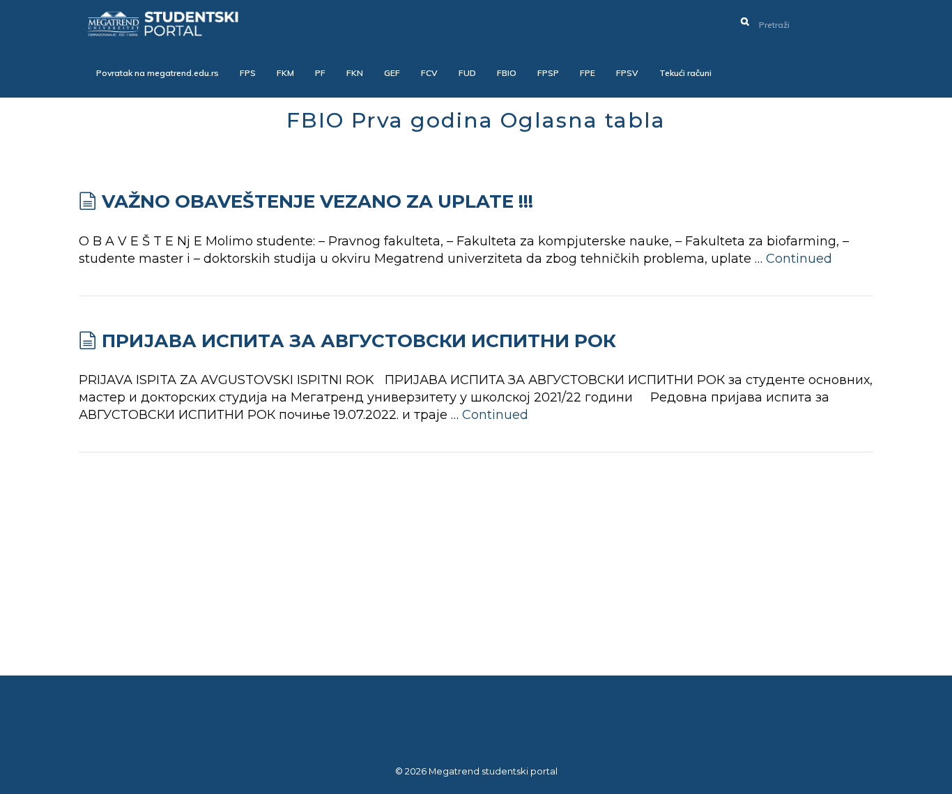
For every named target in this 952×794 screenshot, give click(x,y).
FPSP (548, 73)
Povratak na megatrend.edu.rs (157, 73)
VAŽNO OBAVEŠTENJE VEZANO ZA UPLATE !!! (317, 201)
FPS (248, 73)
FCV (429, 73)
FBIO (506, 73)
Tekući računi (685, 73)
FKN (354, 73)
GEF (392, 73)
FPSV (627, 73)
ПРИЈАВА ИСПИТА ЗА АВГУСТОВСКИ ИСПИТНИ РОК (359, 341)
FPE (587, 73)
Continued (799, 258)
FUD (467, 73)
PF (320, 73)
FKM (285, 73)
